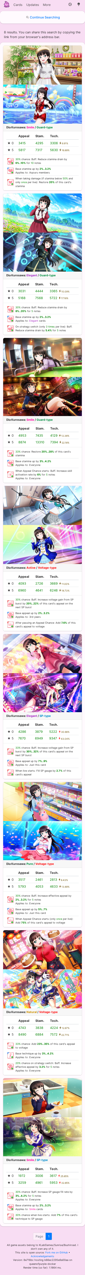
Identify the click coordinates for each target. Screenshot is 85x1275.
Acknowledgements (42, 1256)
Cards (17, 5)
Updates (32, 5)
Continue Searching (45, 17)
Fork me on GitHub (57, 1252)
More (47, 5)
